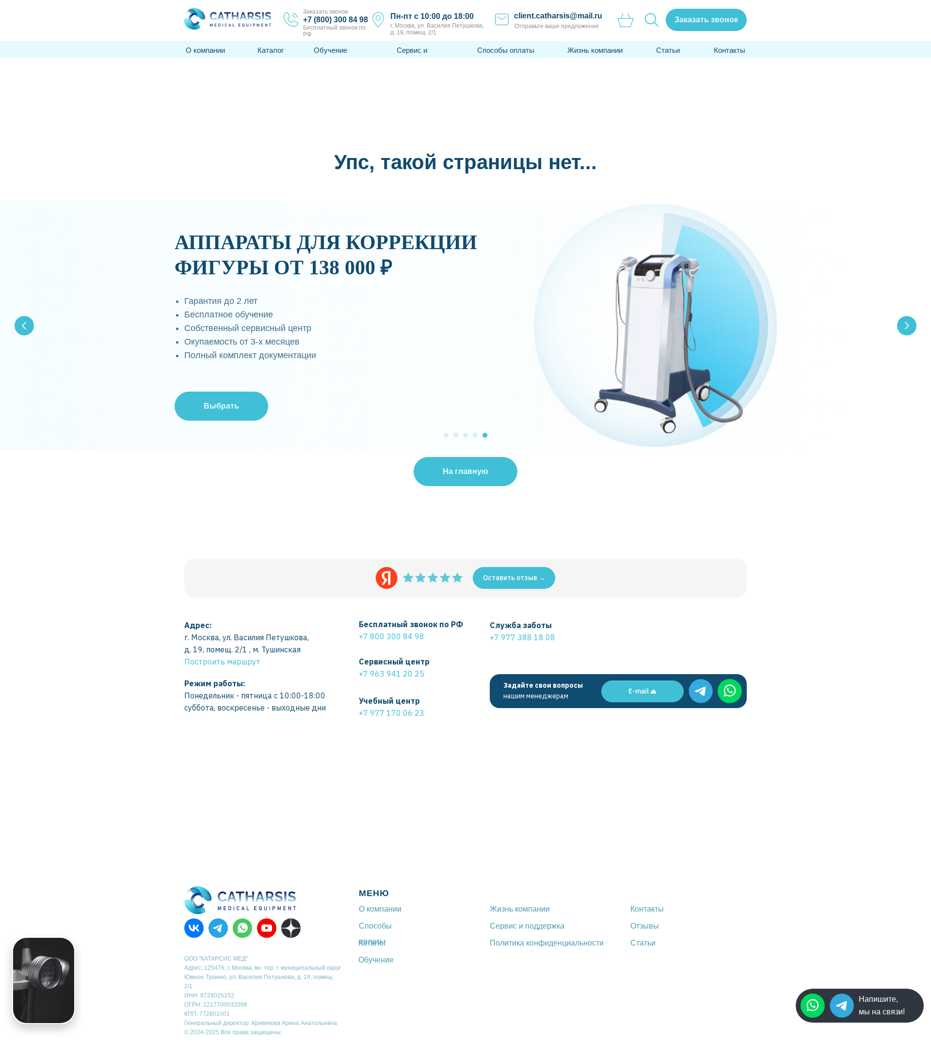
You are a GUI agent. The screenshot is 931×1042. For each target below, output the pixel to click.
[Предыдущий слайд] (24, 325)
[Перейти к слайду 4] (475, 435)
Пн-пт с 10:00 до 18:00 (432, 16)
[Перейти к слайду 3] (465, 435)
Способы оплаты (505, 50)
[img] (842, 1006)
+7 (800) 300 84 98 (335, 20)
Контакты (729, 50)
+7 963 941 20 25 (391, 674)
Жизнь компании (595, 50)
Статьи (668, 50)
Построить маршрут (222, 661)
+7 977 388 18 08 (522, 637)
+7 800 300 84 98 (391, 636)
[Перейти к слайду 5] (484, 435)
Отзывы (644, 926)
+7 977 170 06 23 (391, 713)
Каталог (270, 50)
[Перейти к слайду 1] (446, 435)
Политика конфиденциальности (547, 943)
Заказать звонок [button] (325, 11)
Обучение (330, 50)
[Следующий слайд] (906, 325)
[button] (706, 20)
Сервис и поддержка (527, 926)
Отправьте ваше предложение (556, 26)
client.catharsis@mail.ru (558, 16)
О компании (205, 50)
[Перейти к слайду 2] (455, 435)
